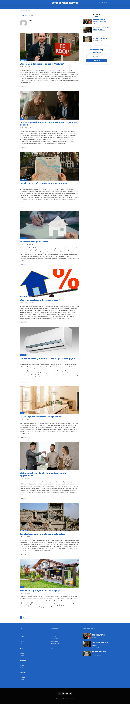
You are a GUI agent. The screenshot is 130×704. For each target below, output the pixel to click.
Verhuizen (23, 238)
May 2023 (53, 646)
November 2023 (55, 643)
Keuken (61, 7)
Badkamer (43, 7)
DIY (36, 7)
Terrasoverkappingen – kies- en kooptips (40, 590)
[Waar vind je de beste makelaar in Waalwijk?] (49, 47)
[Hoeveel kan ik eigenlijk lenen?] (49, 225)
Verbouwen (52, 7)
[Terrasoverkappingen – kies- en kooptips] (49, 573)
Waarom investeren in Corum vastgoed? (40, 300)
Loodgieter (22, 663)
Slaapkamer (23, 670)
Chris (30, 20)
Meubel (21, 667)
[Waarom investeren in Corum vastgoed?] (49, 283)
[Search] (109, 2)
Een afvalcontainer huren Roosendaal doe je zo (42, 534)
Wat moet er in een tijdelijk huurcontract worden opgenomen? (43, 474)
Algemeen (23, 355)
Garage (21, 648)
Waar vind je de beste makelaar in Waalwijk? (42, 64)
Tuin (25, 7)
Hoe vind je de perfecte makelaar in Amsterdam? (44, 183)
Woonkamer (22, 682)
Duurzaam (70, 7)
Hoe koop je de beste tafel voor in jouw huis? (41, 417)
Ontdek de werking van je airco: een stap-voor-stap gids (47, 358)
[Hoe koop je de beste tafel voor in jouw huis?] (49, 400)
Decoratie (22, 641)
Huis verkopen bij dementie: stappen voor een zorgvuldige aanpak (48, 123)
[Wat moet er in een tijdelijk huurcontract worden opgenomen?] (49, 456)
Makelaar (93, 7)
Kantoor (84, 7)
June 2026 (53, 636)
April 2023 (53, 648)
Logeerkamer (23, 660)
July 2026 (53, 634)
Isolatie (22, 653)
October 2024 (54, 641)
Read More (23, 86)
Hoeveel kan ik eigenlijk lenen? (35, 241)
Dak (21, 639)
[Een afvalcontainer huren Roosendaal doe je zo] (49, 517)
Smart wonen (23, 672)
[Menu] (20, 2)
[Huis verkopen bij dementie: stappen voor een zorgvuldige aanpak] (49, 105)
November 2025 (55, 639)
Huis (31, 7)
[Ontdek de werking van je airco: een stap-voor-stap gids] (49, 341)
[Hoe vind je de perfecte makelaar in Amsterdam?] (49, 166)
